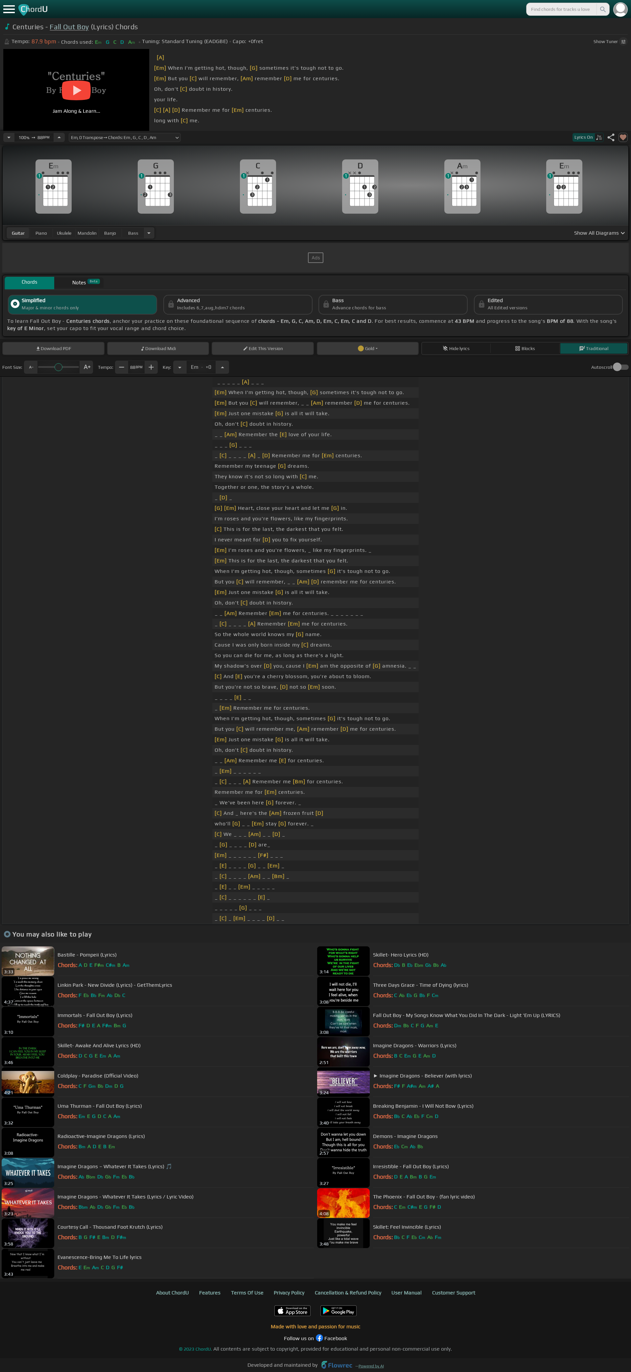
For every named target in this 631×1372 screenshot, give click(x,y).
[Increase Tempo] (59, 137)
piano (41, 233)
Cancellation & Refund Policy (348, 1292)
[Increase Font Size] (86, 367)
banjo (110, 233)
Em (201, 365)
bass (133, 233)
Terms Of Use (247, 1292)
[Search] (602, 9)
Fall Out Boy (69, 27)
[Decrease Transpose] (179, 367)
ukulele (64, 233)
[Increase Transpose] (222, 367)
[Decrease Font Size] (30, 367)
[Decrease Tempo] (8, 137)
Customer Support (453, 1292)
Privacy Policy (289, 1292)
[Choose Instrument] (149, 233)
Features (210, 1292)
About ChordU (172, 1292)
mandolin (87, 233)
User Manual (406, 1292)
